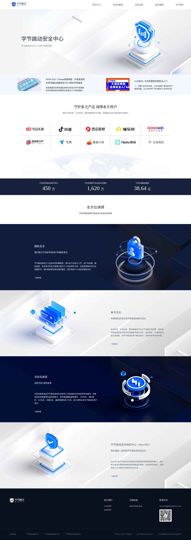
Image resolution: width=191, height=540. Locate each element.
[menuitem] (117, 4)
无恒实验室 (118, 5)
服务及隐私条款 (136, 506)
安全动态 (139, 5)
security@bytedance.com (170, 506)
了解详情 (37, 278)
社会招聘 (107, 506)
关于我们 (180, 5)
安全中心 (96, 5)
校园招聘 (107, 510)
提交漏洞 (159, 5)
